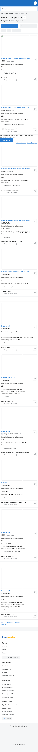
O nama (4, 646)
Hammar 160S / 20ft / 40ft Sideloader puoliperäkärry (19, 58)
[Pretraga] (35, 9)
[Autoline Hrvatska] (12, 3)
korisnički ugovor (32, 143)
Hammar (4, 483)
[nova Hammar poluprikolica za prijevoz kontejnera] (19, 470)
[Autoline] (2, 13)
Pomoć (4, 649)
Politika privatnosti (7, 687)
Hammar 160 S (6, 326)
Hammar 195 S (6, 532)
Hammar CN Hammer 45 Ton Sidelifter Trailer (16, 220)
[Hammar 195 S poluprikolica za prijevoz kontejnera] (19, 519)
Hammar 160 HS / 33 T (9, 377)
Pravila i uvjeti (6, 684)
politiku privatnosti (20, 143)
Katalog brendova (7, 697)
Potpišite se (6, 140)
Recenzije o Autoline (8, 694)
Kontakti (4, 653)
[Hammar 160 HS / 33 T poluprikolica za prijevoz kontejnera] (19, 364)
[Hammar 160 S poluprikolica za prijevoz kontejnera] (19, 313)
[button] (35, 3)
